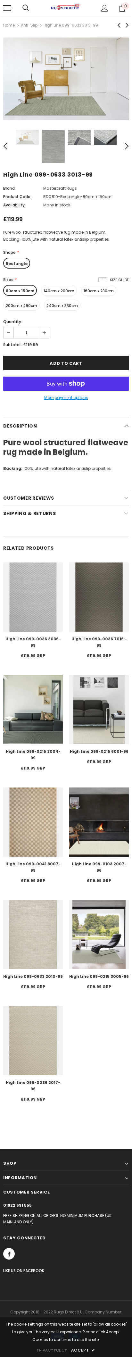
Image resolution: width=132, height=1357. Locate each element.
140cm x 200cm (59, 291)
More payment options (66, 397)
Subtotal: (12, 344)
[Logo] (66, 8)
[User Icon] (104, 8)
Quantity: (12, 321)
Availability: (14, 205)
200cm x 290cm (21, 305)
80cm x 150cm (20, 291)
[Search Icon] (25, 8)
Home (9, 25)
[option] (66, 78)
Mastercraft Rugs (60, 188)
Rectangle (17, 263)
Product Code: (17, 196)
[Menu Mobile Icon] (7, 8)
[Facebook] (9, 1254)
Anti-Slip (29, 25)
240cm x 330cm (62, 305)
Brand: (9, 188)
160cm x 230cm (99, 291)
